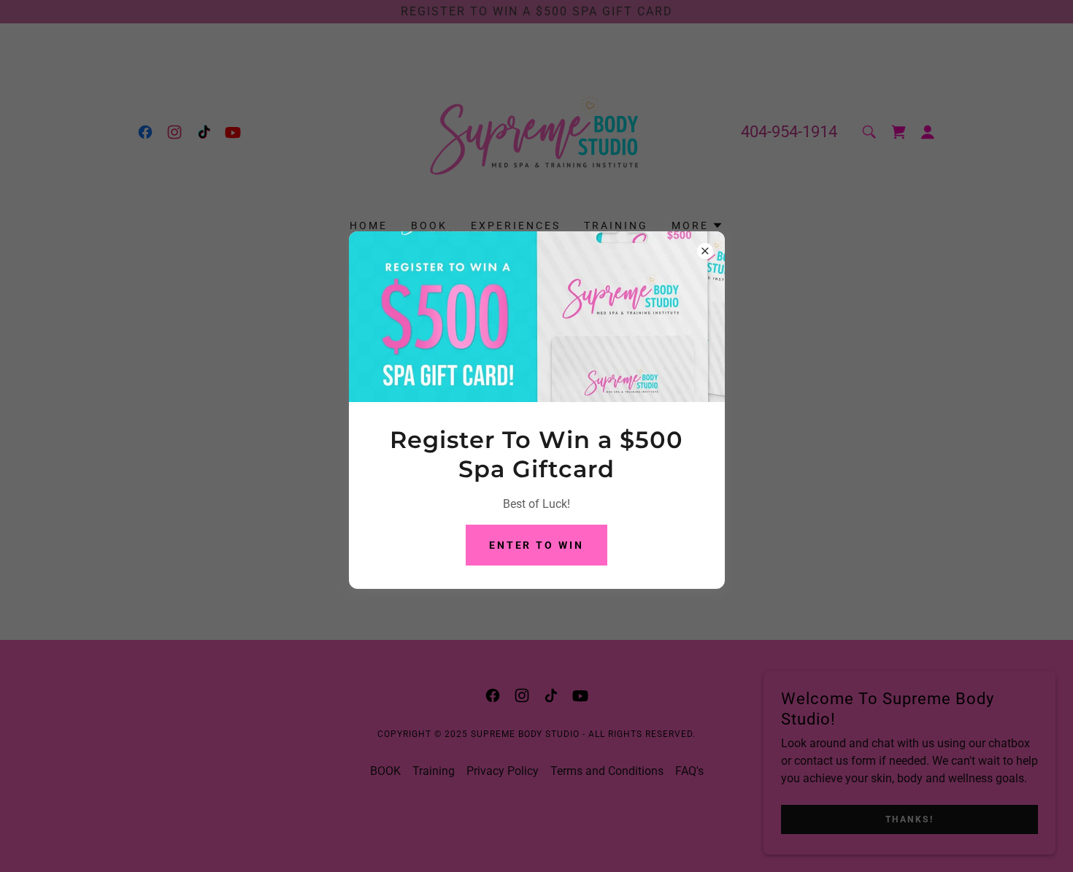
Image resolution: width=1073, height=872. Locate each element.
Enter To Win (537, 545)
